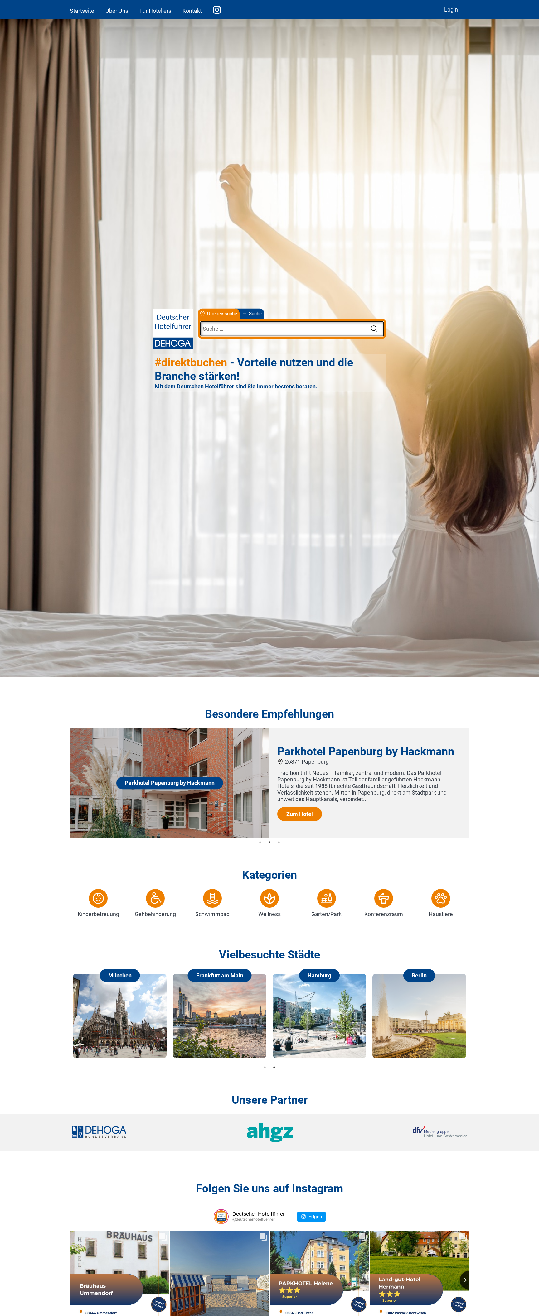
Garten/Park (326, 914)
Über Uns (116, 10)
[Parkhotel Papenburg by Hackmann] (170, 835)
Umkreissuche (222, 313)
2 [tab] (269, 842)
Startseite (82, 10)
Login (451, 9)
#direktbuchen (191, 362)
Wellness (269, 914)
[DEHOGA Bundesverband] (137, 1132)
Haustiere (441, 914)
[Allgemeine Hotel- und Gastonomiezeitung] (269, 1132)
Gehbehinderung (155, 914)
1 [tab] (260, 842)
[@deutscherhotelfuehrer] (221, 1216)
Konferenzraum (383, 914)
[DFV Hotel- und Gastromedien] (401, 1132)
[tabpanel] (269, 783)
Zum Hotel (299, 814)
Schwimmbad (212, 914)
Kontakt (192, 10)
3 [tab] (279, 842)
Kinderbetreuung (98, 914)
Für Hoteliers (155, 10)
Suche (255, 313)
